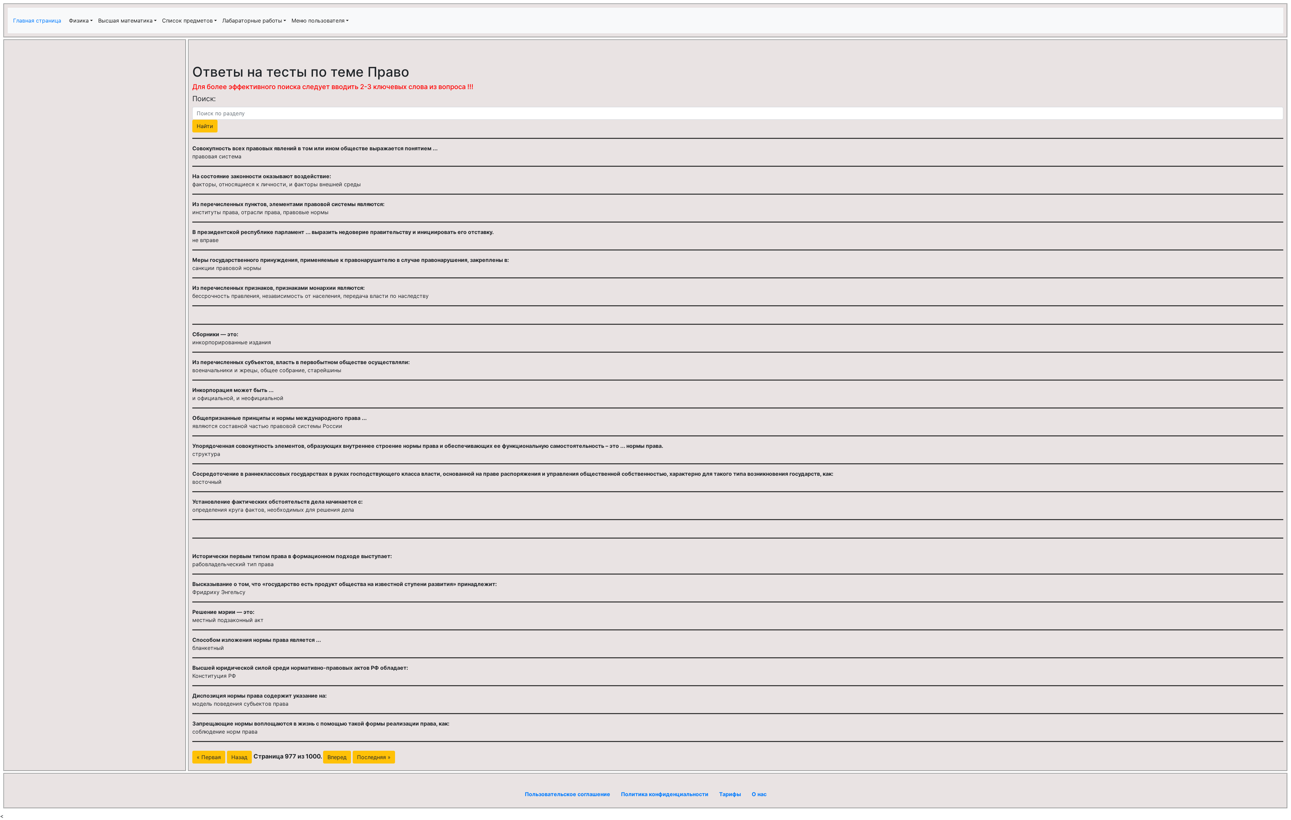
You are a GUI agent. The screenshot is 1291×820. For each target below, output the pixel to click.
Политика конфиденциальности (664, 794)
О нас (759, 794)
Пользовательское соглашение (567, 794)
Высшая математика (125, 20)
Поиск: (204, 98)
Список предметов (187, 20)
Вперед (337, 757)
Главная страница (38, 20)
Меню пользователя (318, 20)
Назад (239, 757)
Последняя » (374, 757)
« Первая (209, 757)
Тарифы (730, 794)
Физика (79, 20)
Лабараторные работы (252, 20)
